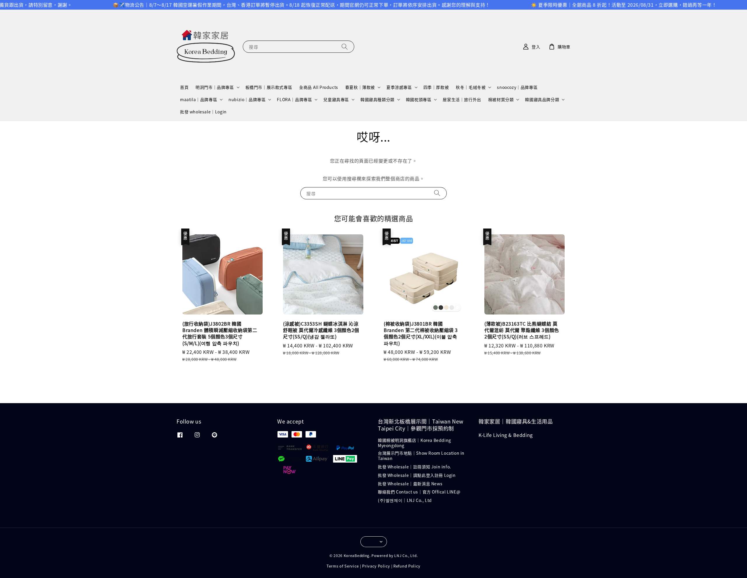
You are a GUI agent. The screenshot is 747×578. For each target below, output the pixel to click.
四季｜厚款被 (436, 87)
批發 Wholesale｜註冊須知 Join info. (414, 467)
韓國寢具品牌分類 (542, 99)
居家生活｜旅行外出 (462, 99)
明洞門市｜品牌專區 (215, 87)
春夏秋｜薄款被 (360, 87)
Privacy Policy (376, 566)
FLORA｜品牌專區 (294, 99)
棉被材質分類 (501, 99)
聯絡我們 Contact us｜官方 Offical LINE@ (419, 492)
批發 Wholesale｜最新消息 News (410, 483)
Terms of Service (343, 566)
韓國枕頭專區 (419, 99)
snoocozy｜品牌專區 (517, 87)
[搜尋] (344, 46)
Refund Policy (406, 566)
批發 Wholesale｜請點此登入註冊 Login (417, 475)
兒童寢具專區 (336, 99)
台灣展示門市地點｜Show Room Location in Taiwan (421, 455)
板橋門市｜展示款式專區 (268, 87)
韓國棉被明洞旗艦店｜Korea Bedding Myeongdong (414, 443)
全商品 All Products (318, 87)
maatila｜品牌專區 (198, 99)
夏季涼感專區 (399, 87)
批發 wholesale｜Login (203, 112)
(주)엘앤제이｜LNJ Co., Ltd (405, 500)
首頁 (184, 87)
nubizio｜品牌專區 (247, 99)
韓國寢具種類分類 (377, 99)
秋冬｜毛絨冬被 (471, 87)
